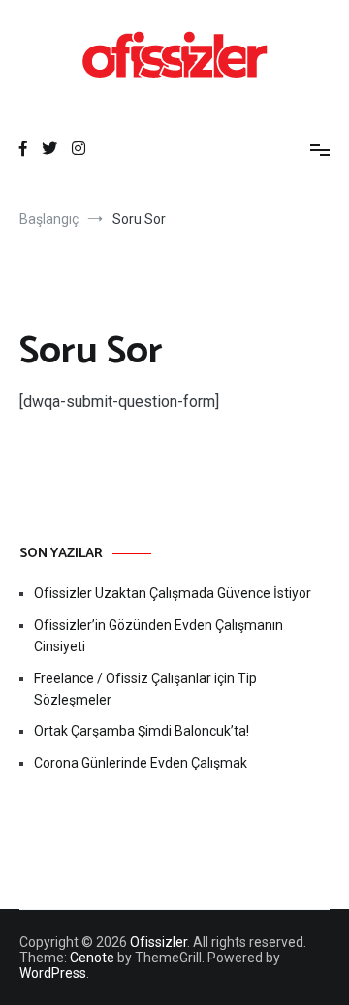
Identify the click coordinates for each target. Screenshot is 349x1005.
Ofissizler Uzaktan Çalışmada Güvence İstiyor (172, 593)
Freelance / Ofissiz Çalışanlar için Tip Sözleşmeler (145, 689)
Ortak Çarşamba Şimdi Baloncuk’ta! (141, 730)
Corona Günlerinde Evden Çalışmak (140, 762)
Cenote (92, 957)
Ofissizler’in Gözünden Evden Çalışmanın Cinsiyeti (158, 635)
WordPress (52, 973)
